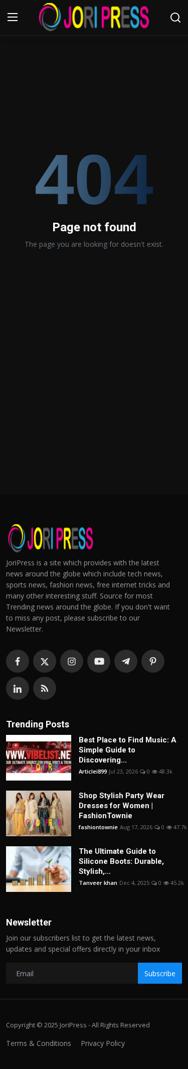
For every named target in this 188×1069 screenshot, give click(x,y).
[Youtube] (98, 661)
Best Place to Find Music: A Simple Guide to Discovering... (127, 750)
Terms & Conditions (38, 1043)
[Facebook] (17, 661)
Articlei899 (93, 771)
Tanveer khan (98, 882)
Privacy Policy (103, 1043)
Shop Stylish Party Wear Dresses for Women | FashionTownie (121, 805)
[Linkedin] (17, 688)
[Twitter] (44, 661)
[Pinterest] (152, 661)
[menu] (12, 18)
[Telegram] (125, 661)
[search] (175, 18)
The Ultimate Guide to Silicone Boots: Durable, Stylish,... (121, 861)
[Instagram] (71, 661)
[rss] (44, 688)
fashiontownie (98, 827)
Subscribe (159, 973)
